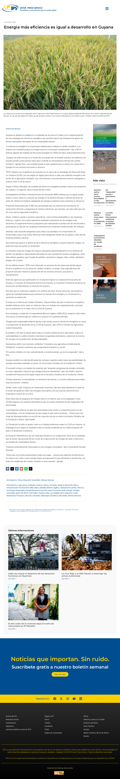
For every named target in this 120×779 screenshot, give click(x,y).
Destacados (20, 490)
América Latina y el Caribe (46, 485)
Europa (86, 729)
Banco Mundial (40, 488)
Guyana (42, 493)
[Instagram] (68, 699)
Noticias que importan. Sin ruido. (60, 659)
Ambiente (31, 485)
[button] (7, 468)
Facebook (48, 726)
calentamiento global (68, 488)
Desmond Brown (13, 128)
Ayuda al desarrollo (65, 485)
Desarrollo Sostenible (31, 480)
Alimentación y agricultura (17, 485)
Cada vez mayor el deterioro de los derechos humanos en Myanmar (31, 574)
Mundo (86, 736)
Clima (20, 480)
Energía (69, 490)
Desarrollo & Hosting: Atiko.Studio (60, 768)
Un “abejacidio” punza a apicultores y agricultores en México (111, 196)
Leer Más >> (98, 205)
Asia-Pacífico (89, 726)
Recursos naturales (32, 496)
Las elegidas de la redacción (61, 493)
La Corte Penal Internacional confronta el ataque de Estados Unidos (111, 219)
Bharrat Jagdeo (53, 488)
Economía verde (45, 490)
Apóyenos (10, 726)
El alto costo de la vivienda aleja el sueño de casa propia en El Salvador (31, 624)
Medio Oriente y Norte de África (96, 733)
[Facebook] (55, 699)
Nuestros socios (12, 719)
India (47, 493)
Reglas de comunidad (53, 733)
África (86, 716)
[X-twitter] (61, 699)
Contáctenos (11, 723)
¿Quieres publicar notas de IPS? (18, 729)
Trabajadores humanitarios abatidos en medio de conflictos (99, 241)
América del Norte (91, 723)
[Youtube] (74, 699)
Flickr (47, 729)
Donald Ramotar (32, 490)
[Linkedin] (80, 699)
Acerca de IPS (11, 716)
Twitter (48, 723)
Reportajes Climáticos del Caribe (54, 496)
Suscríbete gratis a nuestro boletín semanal (60, 667)
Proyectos (20, 496)
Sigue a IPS (49, 716)
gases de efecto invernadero (27, 493)
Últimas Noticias (47, 480)
